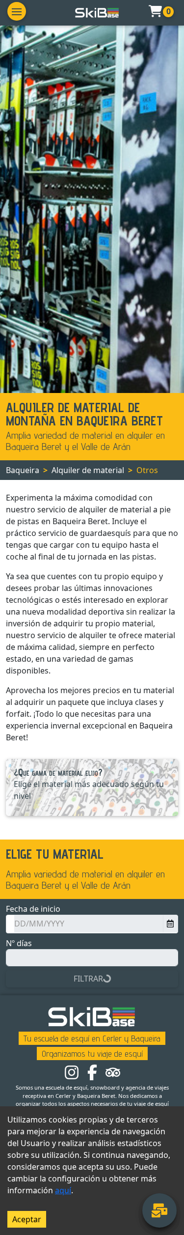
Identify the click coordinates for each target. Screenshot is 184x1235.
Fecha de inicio (33, 908)
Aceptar (26, 1219)
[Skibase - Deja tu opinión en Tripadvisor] (112, 1071)
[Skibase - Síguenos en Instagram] (71, 1071)
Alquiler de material (88, 470)
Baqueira (22, 470)
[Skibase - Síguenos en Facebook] (92, 1071)
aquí (63, 1190)
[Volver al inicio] (97, 13)
